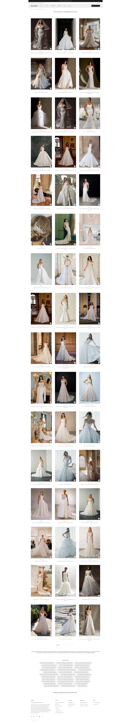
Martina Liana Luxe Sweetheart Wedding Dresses (65, 679)
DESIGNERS (47, 5)
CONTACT (69, 5)
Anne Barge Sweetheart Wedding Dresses (49, 672)
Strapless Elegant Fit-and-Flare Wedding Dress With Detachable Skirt (65, 367)
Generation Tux (70, 705)
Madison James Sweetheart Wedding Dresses (65, 676)
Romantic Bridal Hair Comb (41, 248)
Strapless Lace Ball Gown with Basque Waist (65, 522)
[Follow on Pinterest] (36, 716)
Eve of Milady (41, 637)
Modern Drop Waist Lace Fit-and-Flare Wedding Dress (89, 561)
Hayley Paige (41, 286)
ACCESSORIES (53, 5)
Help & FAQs (57, 709)
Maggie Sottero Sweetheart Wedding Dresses (82, 665)
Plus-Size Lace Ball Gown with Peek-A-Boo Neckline (89, 522)
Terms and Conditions (96, 702)
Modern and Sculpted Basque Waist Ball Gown (65, 92)
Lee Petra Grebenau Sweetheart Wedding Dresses (65, 681)
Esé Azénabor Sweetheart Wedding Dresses (65, 683)
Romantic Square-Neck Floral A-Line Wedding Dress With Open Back (89, 288)
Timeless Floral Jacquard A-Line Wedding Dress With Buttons (65, 170)
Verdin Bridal (41, 521)
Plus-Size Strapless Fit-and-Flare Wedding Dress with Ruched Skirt (41, 407)
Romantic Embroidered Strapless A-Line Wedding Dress (41, 522)
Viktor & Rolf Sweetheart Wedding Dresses (82, 681)
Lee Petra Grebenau (65, 637)
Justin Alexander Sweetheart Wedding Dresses (49, 665)
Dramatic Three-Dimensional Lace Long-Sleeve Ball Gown (65, 52)
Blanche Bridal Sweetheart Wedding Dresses (68, 674)
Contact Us (57, 707)
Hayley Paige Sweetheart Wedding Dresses (48, 676)
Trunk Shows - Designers (84, 704)
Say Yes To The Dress (58, 705)
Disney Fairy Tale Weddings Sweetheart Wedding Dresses (49, 674)
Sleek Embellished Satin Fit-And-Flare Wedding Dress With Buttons (65, 328)
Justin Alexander (41, 207)
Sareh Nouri (65, 51)
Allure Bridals (41, 130)
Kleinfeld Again (70, 702)
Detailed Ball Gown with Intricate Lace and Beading (89, 52)
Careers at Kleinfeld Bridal (59, 702)
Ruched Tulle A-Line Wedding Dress (89, 248)
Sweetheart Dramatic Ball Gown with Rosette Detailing (41, 170)
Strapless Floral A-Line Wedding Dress (41, 561)
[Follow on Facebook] (31, 716)
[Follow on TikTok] (42, 716)
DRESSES (41, 5)
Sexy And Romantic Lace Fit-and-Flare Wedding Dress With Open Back (89, 209)
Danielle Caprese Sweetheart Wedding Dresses (47, 669)
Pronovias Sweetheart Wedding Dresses (84, 669)
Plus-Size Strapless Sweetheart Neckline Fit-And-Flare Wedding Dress (41, 53)
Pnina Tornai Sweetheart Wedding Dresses (66, 665)
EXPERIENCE (59, 5)
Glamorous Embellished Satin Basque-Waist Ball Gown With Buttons (89, 640)
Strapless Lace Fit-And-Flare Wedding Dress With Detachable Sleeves (65, 249)
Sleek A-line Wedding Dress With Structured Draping (41, 366)
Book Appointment (95, 5)
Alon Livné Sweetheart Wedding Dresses (81, 683)
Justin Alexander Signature (89, 521)
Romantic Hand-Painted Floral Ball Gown (65, 287)
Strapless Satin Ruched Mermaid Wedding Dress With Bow (89, 170)
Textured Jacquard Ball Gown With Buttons (90, 406)
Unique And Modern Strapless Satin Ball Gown (41, 287)
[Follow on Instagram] (34, 716)
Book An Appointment (83, 702)
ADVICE (65, 5)
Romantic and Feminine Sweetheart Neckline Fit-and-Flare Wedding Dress (89, 93)
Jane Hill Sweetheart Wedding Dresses (50, 683)
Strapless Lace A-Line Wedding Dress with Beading (41, 208)
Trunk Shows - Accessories (84, 705)
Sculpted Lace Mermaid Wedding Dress (65, 484)
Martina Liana (89, 207)
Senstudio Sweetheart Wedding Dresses (48, 679)
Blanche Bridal (89, 51)
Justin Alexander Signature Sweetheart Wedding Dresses (67, 669)
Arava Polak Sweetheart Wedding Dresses (48, 681)
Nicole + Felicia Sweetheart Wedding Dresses (82, 667)
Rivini (89, 365)
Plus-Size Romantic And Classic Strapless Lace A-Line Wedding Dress (89, 328)
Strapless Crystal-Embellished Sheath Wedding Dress (89, 484)
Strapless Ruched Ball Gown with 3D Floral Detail (41, 484)
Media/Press (57, 704)
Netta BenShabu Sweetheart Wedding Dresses (82, 676)
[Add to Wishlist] (50, 49)
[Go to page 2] (73, 644)
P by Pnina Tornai (65, 207)
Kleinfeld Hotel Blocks (71, 704)
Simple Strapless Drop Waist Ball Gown (89, 366)
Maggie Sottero (41, 51)
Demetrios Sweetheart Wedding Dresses (65, 672)
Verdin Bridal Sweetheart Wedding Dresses (81, 672)
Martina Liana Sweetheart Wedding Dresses (65, 667)
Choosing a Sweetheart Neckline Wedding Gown (65, 692)
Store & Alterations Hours (59, 712)
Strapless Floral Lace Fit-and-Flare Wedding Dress (41, 599)
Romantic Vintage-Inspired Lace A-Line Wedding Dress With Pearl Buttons (65, 407)
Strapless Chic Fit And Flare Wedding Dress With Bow (65, 208)
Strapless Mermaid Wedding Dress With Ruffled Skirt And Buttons (65, 600)
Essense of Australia (65, 365)
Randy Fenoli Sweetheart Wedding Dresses (49, 667)
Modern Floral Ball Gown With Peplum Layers (65, 561)
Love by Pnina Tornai (89, 130)
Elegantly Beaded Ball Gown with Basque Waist (89, 599)
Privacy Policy (95, 704)
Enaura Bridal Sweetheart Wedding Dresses (84, 674)
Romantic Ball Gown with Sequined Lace (41, 92)
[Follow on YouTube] (39, 716)
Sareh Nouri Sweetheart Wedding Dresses (82, 679)
